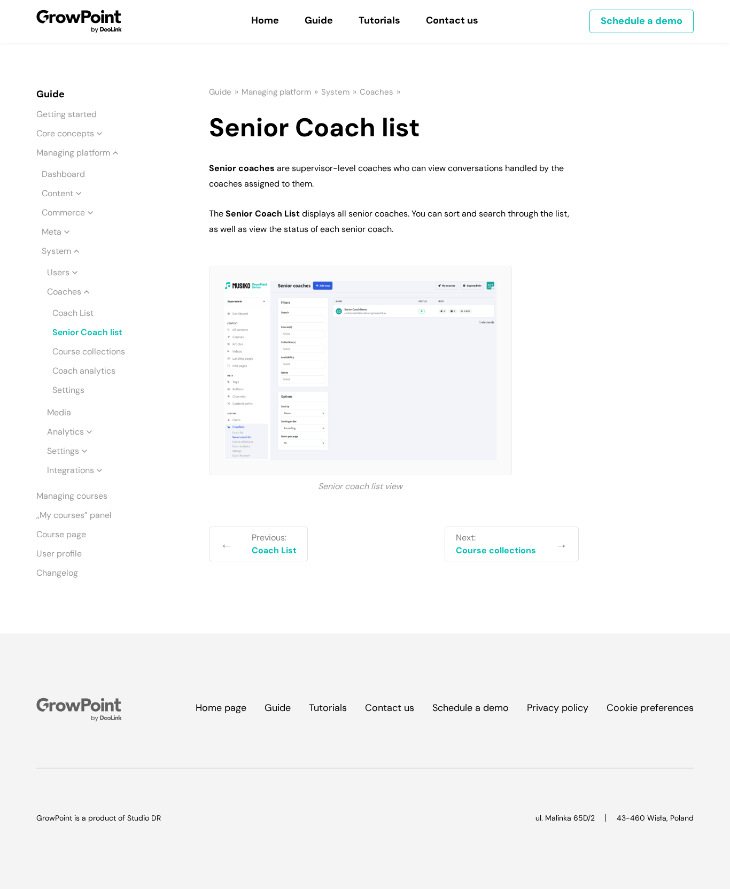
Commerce (63, 212)
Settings (68, 390)
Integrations (70, 470)
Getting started (66, 114)
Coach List (73, 313)
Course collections (88, 351)
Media (59, 412)
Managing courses (71, 495)
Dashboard (63, 174)
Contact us (389, 707)
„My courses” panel (74, 515)
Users (58, 272)
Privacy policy (557, 707)
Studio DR (144, 818)
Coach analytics (83, 370)
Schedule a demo (641, 20)
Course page (61, 534)
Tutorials (328, 707)
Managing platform (73, 152)
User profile (59, 553)
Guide (220, 92)
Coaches (64, 291)
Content (57, 193)
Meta (51, 231)
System (56, 251)
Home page (221, 707)
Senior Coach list (87, 332)
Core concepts (65, 133)
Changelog (57, 572)
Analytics (65, 431)
